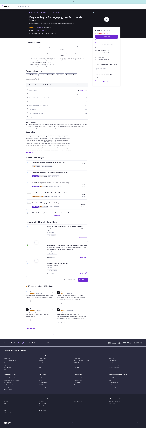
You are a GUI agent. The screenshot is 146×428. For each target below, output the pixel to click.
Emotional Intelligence (114, 367)
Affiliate (40, 408)
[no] (33, 301)
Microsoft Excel (112, 377)
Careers (5, 403)
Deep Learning (42, 387)
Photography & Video (34, 13)
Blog (5, 408)
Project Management (113, 362)
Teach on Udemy (42, 403)
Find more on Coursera (9, 412)
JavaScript (41, 360)
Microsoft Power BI (113, 382)
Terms (110, 408)
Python (40, 380)
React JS (41, 362)
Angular (40, 365)
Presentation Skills (78, 380)
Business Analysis (113, 387)
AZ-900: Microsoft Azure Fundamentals (83, 362)
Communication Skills (79, 377)
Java (40, 367)
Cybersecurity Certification (10, 377)
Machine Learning (43, 382)
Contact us (6, 405)
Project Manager (7, 365)
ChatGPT (41, 384)
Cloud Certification (8, 382)
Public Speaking (77, 382)
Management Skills (113, 360)
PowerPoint (76, 387)
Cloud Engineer (7, 362)
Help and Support (43, 410)
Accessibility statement (114, 401)
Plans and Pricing (43, 405)
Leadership (111, 358)
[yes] (30, 301)
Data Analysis (112, 384)
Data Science (42, 377)
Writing (75, 384)
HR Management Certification (11, 387)
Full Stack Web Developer (10, 360)
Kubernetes (76, 367)
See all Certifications (8, 389)
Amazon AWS (77, 358)
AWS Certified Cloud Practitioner (81, 360)
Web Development (43, 358)
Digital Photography (46, 13)
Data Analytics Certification (10, 384)
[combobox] (59, 6)
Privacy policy (112, 403)
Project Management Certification (12, 380)
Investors (6, 410)
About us (6, 401)
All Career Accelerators (9, 369)
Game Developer (8, 367)
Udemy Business (23, 343)
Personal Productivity (114, 365)
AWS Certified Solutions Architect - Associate (84, 365)
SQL (110, 380)
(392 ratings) (40, 27)
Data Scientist (7, 358)
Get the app (41, 401)
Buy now (106, 41)
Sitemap (110, 405)
